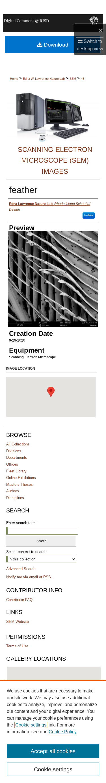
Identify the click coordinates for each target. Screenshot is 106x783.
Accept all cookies (53, 751)
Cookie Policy (63, 731)
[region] (53, 731)
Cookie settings (30, 725)
